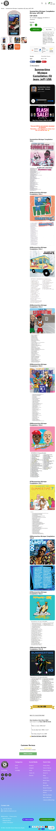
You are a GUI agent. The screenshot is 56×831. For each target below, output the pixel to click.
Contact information (8, 822)
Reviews (45, 783)
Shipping (39, 17)
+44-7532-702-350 (7, 809)
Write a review (28, 754)
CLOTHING (17, 770)
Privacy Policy (46, 765)
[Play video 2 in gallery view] (4, 47)
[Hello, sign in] (45, 3)
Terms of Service (47, 768)
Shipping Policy (47, 770)
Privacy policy (13, 816)
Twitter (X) (31, 773)
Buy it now (49, 29)
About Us (45, 773)
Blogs (44, 775)
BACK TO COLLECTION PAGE (37, 715)
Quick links (46, 762)
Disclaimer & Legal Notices (47, 791)
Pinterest (31, 775)
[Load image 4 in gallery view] (11, 47)
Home (2, 8)
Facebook (31, 765)
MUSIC (16, 768)
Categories (18, 762)
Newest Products (47, 788)
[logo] (4, 764)
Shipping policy (7, 820)
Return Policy (46, 780)
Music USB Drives (47, 797)
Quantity (32, 22)
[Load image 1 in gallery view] (4, 40)
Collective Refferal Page (48, 800)
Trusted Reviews (51, 51)
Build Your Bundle (47, 795)
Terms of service (7, 818)
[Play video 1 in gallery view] (24, 40)
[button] (2, 3)
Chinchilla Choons (9, 828)
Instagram (31, 768)
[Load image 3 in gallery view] (17, 40)
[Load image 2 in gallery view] (11, 40)
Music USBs (45, 785)
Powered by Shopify (19, 828)
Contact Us (45, 778)
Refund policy (4, 816)
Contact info (5, 805)
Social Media (33, 762)
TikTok (30, 770)
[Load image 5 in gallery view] (17, 47)
